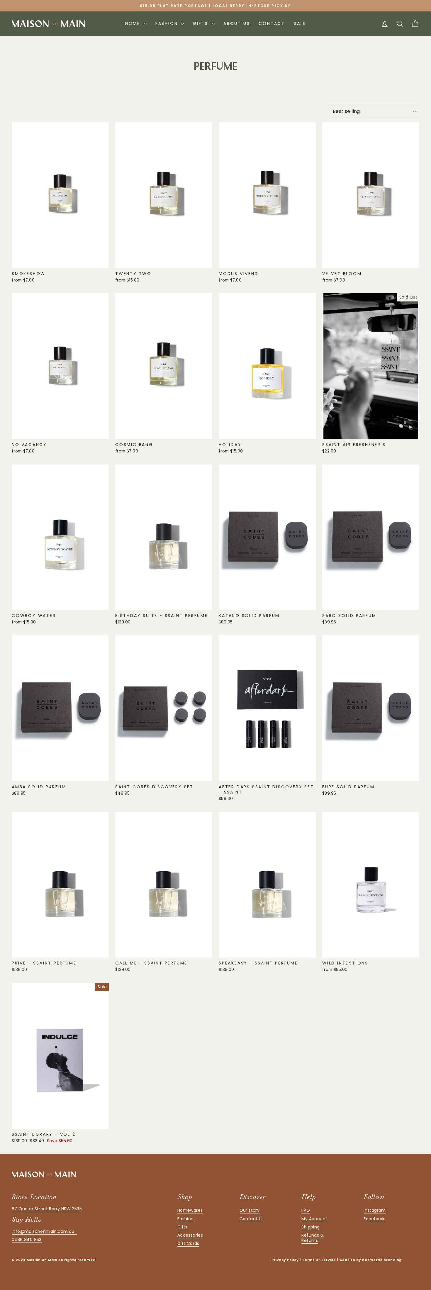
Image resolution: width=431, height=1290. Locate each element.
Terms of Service (319, 1259)
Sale (300, 23)
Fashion (167, 23)
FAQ (305, 1210)
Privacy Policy (285, 1259)
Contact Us (252, 1219)
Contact (272, 23)
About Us (236, 23)
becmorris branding (382, 1259)
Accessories (190, 1235)
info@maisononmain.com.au (44, 1231)
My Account (314, 1219)
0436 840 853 (27, 1239)
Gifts (201, 23)
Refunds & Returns (312, 1237)
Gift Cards (188, 1243)
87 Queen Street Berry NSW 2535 (47, 1209)
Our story (250, 1210)
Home (133, 23)
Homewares (190, 1210)
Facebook (374, 1219)
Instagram (375, 1210)
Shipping (310, 1227)
